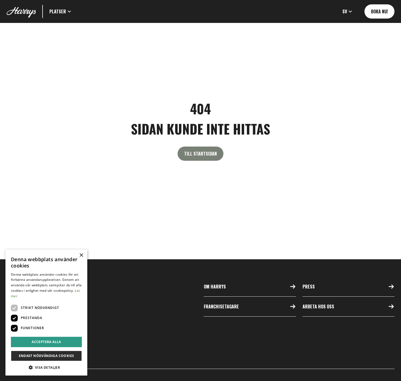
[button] (61, 11)
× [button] (81, 255)
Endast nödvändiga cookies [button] (46, 355)
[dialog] (46, 312)
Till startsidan (200, 153)
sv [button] (344, 11)
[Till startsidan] (21, 11)
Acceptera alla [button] (46, 342)
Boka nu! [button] (379, 11)
